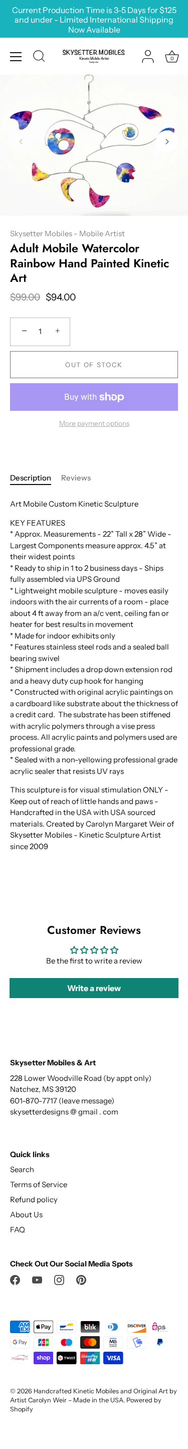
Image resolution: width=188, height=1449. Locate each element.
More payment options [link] (94, 423)
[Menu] (16, 57)
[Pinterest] (81, 1279)
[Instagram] (59, 1279)
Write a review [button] (94, 988)
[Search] (39, 58)
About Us (26, 1214)
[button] (21, 141)
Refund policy (34, 1199)
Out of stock (94, 365)
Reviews (76, 477)
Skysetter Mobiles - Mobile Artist (67, 233)
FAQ (17, 1229)
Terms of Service (38, 1184)
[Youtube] (37, 1279)
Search (22, 1169)
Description (30, 477)
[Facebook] (15, 1279)
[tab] (35, 478)
